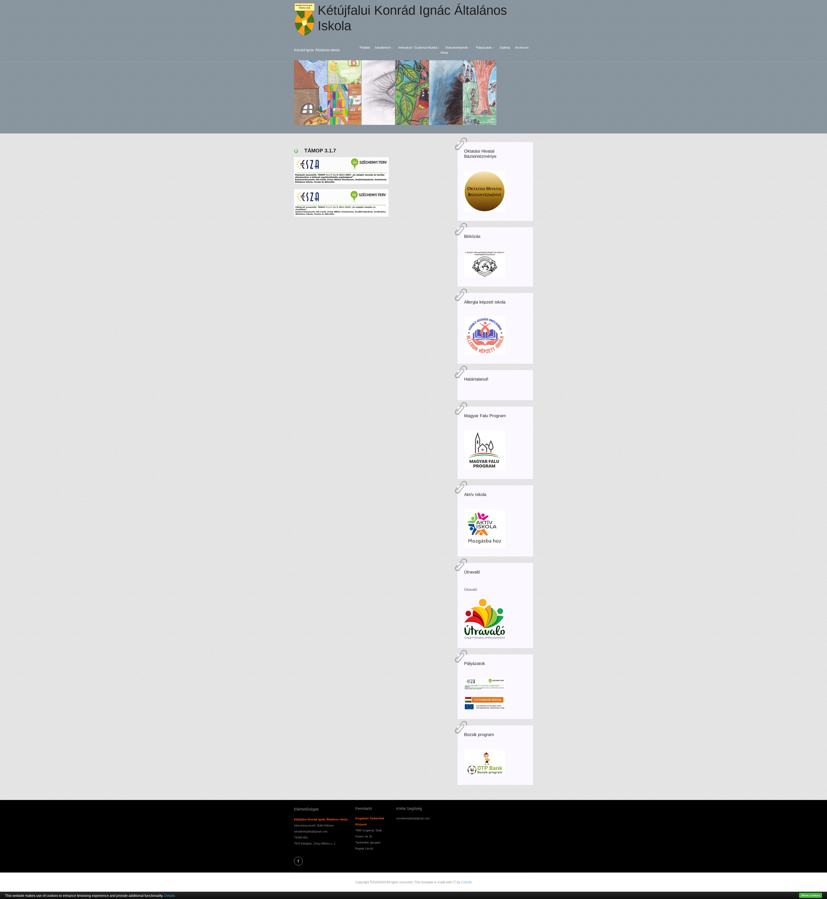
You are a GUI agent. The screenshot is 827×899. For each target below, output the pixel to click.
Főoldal (365, 47)
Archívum (522, 47)
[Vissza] (296, 150)
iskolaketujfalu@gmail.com (311, 831)
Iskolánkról (383, 47)
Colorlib (466, 882)
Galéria (505, 47)
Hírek (444, 52)
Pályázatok (484, 47)
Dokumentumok (457, 47)
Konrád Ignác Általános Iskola (317, 50)
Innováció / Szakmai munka (418, 47)
